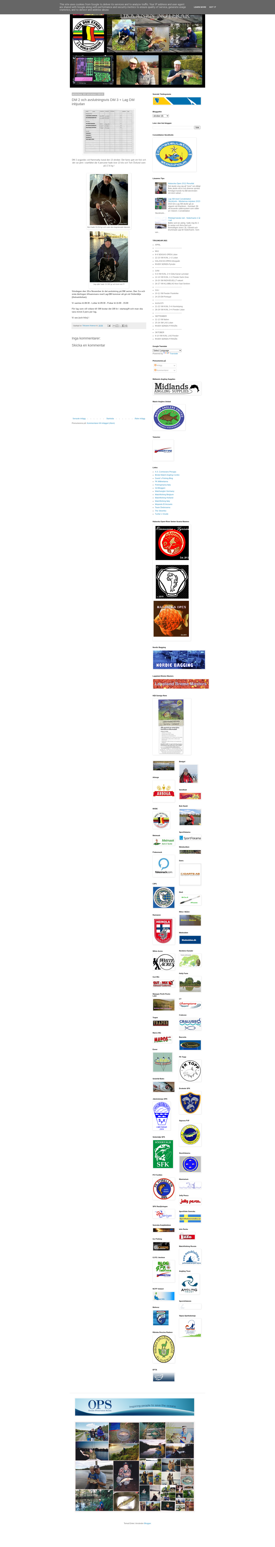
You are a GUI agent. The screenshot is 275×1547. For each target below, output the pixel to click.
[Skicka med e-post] (114, 325)
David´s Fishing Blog (164, 478)
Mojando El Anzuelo (163, 504)
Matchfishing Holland (164, 498)
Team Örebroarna (162, 507)
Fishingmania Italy (163, 485)
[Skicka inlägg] (109, 326)
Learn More (200, 7)
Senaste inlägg (79, 418)
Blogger (147, 1523)
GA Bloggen (160, 488)
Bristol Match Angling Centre (167, 475)
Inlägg (159, 365)
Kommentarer (162, 370)
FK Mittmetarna (161, 481)
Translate (174, 354)
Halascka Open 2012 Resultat (181, 183)
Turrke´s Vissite (161, 514)
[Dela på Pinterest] (126, 325)
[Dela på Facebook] (123, 325)
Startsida (110, 418)
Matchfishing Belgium (164, 494)
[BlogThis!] (117, 325)
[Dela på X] (120, 325)
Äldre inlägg (140, 418)
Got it (212, 7)
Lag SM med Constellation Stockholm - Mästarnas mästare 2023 (184, 200)
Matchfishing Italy (162, 501)
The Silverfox (160, 511)
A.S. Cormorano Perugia (165, 472)
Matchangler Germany (164, 491)
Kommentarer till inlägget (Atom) (101, 423)
